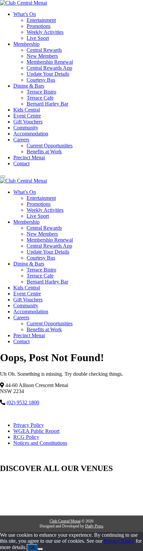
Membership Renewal (50, 62)
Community (25, 127)
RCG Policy (26, 437)
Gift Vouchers (28, 121)
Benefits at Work (44, 151)
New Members (42, 56)
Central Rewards (44, 50)
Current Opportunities (49, 145)
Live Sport (38, 38)
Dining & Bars (28, 86)
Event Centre (27, 115)
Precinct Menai (29, 157)
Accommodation (30, 133)
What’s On (24, 14)
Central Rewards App (49, 68)
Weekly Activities (45, 32)
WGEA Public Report (36, 431)
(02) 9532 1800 (23, 402)
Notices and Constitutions (40, 443)
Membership (26, 44)
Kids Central (26, 110)
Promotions (39, 26)
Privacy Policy (28, 425)
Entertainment (41, 20)
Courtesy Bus (41, 80)
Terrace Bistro (41, 92)
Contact (21, 163)
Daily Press (94, 526)
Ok (32, 547)
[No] (40, 549)
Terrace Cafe (40, 98)
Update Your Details (48, 74)
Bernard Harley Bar (47, 104)
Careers (21, 139)
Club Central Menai (65, 521)
